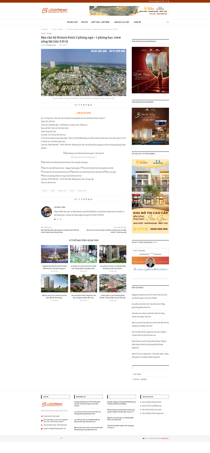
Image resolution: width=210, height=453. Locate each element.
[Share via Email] (91, 105)
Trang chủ (44, 29)
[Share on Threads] (88, 105)
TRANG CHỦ (72, 22)
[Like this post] (76, 105)
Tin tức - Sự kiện (57, 29)
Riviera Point (82, 191)
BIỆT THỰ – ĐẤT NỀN (100, 22)
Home (87, 438)
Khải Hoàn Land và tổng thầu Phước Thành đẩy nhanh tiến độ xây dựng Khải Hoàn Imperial (149, 344)
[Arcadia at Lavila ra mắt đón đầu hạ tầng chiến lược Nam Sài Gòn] (112, 254)
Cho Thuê (137, 374)
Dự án (52, 191)
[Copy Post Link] (84, 105)
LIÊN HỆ (137, 22)
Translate (157, 254)
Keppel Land (62, 191)
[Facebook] (166, 1)
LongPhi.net (164, 438)
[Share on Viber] (86, 105)
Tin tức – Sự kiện (140, 379)
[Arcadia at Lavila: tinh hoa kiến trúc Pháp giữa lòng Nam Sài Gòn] (83, 254)
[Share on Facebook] (79, 105)
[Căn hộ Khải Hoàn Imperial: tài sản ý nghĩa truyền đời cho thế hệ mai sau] (83, 283)
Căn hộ (44, 191)
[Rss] (168, 1)
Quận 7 (71, 191)
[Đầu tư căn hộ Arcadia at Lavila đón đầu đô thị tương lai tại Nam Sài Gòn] (54, 283)
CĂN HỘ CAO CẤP (121, 22)
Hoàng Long (51, 45)
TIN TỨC (84, 22)
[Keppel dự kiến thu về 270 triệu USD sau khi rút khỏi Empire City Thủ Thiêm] (54, 254)
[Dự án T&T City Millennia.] (150, 161)
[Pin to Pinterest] (81, 105)
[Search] (168, 22)
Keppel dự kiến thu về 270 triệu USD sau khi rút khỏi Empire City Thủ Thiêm (87, 404)
